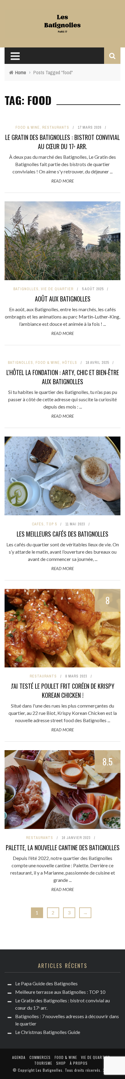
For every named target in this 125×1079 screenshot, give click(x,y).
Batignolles (26, 289)
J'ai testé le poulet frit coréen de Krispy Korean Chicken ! (62, 690)
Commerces (40, 1057)
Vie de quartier (57, 289)
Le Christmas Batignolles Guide (47, 1032)
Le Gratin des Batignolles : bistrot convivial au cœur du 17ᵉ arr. (62, 142)
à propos (79, 1063)
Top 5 (51, 524)
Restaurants (55, 127)
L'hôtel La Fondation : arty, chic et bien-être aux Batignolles (62, 377)
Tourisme (43, 1063)
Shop (61, 1063)
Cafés (38, 524)
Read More (62, 180)
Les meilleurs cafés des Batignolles (62, 533)
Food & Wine (27, 127)
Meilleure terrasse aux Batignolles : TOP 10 (60, 992)
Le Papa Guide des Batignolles (46, 983)
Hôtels (69, 362)
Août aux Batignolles (62, 298)
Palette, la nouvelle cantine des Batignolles (63, 847)
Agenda (18, 1057)
